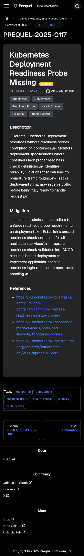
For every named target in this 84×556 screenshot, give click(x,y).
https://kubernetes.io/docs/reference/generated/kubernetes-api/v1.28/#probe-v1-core (45, 347)
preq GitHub (12, 526)
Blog (6, 519)
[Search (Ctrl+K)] (77, 6)
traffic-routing (15, 406)
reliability (63, 399)
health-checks (42, 399)
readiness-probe (17, 399)
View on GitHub (62, 91)
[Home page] (7, 18)
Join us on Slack (15, 483)
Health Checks (51, 106)
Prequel (9, 459)
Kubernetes (20, 99)
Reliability (18, 114)
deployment (44, 392)
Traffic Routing (41, 114)
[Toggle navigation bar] (6, 6)
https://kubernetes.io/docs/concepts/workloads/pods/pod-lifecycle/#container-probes (44, 328)
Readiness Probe (23, 106)
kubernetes (23, 392)
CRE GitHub (12, 532)
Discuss (9, 489)
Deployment (42, 99)
